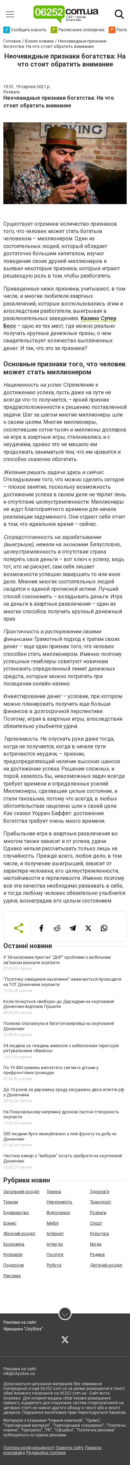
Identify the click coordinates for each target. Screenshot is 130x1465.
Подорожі (13, 1265)
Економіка (13, 1244)
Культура (99, 1233)
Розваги (98, 1212)
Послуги (55, 1254)
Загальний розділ (21, 1191)
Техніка (54, 1191)
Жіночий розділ (19, 1233)
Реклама (12, 1275)
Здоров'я (99, 1191)
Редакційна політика (46, 1452)
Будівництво (16, 1212)
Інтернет (55, 1233)
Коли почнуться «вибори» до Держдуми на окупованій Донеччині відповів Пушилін (58, 1004)
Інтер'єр (55, 1244)
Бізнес (9, 1223)
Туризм (10, 1201)
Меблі (53, 1223)
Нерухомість (59, 1201)
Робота (54, 1265)
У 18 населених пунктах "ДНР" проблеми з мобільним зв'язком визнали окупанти (57, 960)
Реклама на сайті (19, 1322)
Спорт (96, 1223)
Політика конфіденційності (28, 1447)
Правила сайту (70, 1447)
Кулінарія (12, 1254)
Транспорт (100, 1201)
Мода (95, 1244)
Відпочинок (58, 1212)
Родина (97, 1254)
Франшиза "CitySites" (23, 1329)
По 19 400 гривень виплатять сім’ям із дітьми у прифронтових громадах (50, 1070)
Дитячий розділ (106, 1265)
